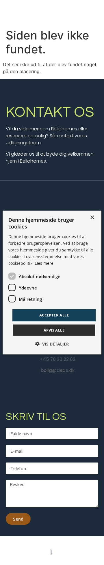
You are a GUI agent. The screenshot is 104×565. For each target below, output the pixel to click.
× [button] (92, 217)
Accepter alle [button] (54, 315)
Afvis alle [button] (54, 329)
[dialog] (52, 283)
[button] (52, 343)
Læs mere (44, 263)
